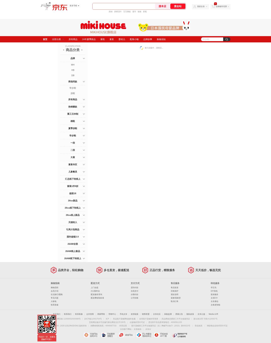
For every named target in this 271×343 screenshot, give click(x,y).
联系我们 (68, 314)
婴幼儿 (122, 39)
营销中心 (112, 314)
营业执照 (198, 326)
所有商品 (73, 39)
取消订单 (174, 301)
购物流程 (54, 287)
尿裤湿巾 (118, 12)
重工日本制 (72, 114)
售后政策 (174, 287)
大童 (73, 157)
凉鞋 (73, 93)
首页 (45, 39)
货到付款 (134, 287)
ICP (107, 319)
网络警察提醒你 (109, 335)
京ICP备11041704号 (93, 319)
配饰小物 (134, 39)
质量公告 (179, 314)
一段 (73, 143)
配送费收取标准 (97, 298)
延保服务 (214, 294)
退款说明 (174, 294)
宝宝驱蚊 (127, 12)
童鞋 (102, 39)
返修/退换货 (176, 298)
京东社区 (157, 314)
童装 (111, 39)
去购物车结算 (221, 6)
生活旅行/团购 (57, 294)
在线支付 (134, 291)
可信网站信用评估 (92, 335)
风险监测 (168, 314)
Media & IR (213, 314)
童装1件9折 (72, 186)
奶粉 (111, 12)
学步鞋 (72, 88)
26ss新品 (72, 200)
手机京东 (123, 314)
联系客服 (54, 305)
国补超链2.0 (73, 236)
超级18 (72, 193)
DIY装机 (214, 291)
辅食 (139, 12)
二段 (73, 150)
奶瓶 (145, 12)
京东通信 (214, 301)
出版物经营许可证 (137, 322)
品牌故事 (147, 39)
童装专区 (72, 164)
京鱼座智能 (215, 305)
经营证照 (123, 326)
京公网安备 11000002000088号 (67, 319)
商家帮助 (101, 314)
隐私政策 (190, 314)
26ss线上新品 (73, 215)
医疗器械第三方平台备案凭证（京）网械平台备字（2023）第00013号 (160, 326)
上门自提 (94, 287)
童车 (134, 12)
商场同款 (72, 81)
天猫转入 (72, 222)
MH (72, 64)
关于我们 (56, 314)
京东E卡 (214, 298)
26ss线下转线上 (73, 208)
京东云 (148, 329)
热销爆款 (72, 106)
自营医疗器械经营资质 (148, 319)
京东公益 (201, 314)
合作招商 (90, 314)
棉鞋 (73, 121)
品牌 (73, 58)
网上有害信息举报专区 (144, 335)
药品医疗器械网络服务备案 (124, 319)
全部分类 (56, 39)
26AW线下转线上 (72, 258)
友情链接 (134, 314)
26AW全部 (73, 244)
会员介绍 (54, 291)
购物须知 (161, 39)
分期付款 (134, 294)
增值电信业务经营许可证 (217, 326)
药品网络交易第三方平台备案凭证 (176, 319)
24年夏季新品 (89, 39)
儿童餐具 (72, 171)
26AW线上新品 (72, 251)
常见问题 (54, 298)
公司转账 (134, 298)
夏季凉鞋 (72, 128)
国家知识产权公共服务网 (179, 335)
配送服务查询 (96, 294)
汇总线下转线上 (72, 179)
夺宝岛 (213, 287)
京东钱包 (137, 329)
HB (72, 70)
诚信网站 (127, 335)
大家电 (53, 301)
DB (72, 75)
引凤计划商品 (72, 229)
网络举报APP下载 (162, 335)
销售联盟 (145, 314)
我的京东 (201, 6)
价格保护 (174, 291)
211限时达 (95, 291)
